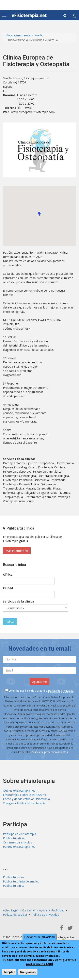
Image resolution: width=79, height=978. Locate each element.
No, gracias (28, 972)
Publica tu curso (13, 877)
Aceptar (9, 972)
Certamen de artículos (17, 842)
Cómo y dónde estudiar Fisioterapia (26, 799)
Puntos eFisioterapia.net (19, 846)
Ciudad (8, 588)
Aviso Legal (10, 910)
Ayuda (43, 910)
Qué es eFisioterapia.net (19, 790)
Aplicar (10, 621)
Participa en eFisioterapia (19, 834)
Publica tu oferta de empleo (21, 881)
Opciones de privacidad (39, 937)
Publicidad (57, 910)
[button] (74, 16)
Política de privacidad (45, 914)
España (39, 35)
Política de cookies (15, 914)
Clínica (8, 574)
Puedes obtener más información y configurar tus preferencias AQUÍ (39, 962)
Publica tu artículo (14, 838)
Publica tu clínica (14, 886)
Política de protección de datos (50, 752)
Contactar (28, 910)
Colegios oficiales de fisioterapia (24, 803)
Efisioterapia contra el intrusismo (24, 795)
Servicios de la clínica (18, 601)
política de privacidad (60, 690)
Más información (17, 551)
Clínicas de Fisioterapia (18, 35)
